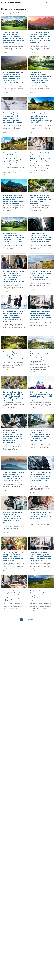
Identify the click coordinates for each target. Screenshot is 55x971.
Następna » (31, 619)
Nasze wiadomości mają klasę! (13, 2)
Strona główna (50, 2)
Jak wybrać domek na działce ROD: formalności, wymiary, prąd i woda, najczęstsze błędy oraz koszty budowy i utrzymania (41, 199)
